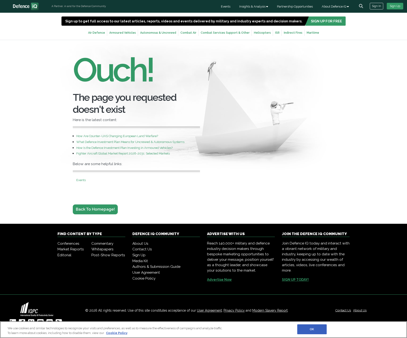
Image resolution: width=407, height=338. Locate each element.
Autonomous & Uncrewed (158, 32)
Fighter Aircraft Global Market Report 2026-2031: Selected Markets (123, 153)
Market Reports (70, 249)
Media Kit (140, 261)
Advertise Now (219, 279)
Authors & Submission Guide (156, 267)
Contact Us (142, 249)
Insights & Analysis (252, 6)
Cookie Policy (143, 278)
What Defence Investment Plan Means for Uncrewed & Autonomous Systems (130, 142)
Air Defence (96, 32)
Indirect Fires (293, 32)
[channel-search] (361, 6)
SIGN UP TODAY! (295, 279)
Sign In (376, 6)
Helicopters (262, 32)
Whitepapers (102, 249)
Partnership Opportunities (295, 6)
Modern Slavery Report (270, 310)
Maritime (313, 32)
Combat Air (188, 32)
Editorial (64, 255)
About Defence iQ (334, 6)
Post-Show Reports (108, 255)
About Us (140, 243)
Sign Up (395, 6)
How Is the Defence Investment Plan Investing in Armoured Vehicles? (124, 148)
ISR (277, 32)
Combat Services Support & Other (225, 32)
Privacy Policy (234, 310)
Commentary (102, 243)
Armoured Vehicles (122, 32)
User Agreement (146, 272)
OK (312, 329)
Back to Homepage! (95, 209)
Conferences (68, 243)
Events (225, 6)
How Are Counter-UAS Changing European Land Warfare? (117, 136)
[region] (203, 329)
